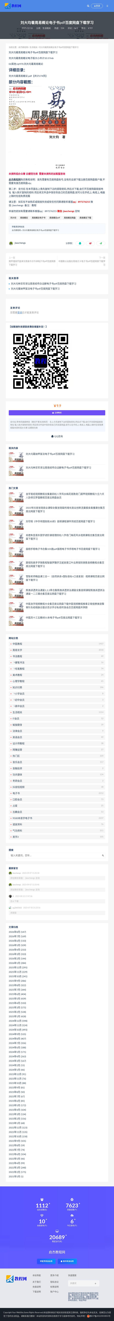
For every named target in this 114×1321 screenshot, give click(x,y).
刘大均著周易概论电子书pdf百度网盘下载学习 (40, 230)
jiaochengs (20, 243)
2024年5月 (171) (17, 1052)
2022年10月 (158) (18, 1136)
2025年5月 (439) (17, 999)
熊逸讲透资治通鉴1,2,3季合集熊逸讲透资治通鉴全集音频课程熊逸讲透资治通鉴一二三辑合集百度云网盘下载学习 (65, 592)
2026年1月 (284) (17, 963)
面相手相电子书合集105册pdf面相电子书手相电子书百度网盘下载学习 (63, 549)
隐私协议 (54, 1282)
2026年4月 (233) (17, 950)
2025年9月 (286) (17, 981)
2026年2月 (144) (17, 959)
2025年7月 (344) (17, 990)
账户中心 (54, 1292)
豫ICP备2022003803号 (100, 1316)
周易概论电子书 (38, 218)
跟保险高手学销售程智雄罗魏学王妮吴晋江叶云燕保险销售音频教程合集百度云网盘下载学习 (65, 564)
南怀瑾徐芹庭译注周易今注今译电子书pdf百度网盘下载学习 (32, 263)
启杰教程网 (23, 47)
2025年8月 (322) (17, 985)
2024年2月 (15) (17, 1065)
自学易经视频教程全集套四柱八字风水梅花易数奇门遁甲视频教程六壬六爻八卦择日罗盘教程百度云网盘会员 (65, 496)
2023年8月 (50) (17, 1092)
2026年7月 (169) (17, 936)
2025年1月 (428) (17, 1016)
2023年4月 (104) (17, 1110)
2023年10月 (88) (17, 1083)
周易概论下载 (85, 218)
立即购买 (58, 413)
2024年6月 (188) (17, 1047)
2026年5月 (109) (17, 945)
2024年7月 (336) (17, 1043)
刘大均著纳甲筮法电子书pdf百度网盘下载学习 (35, 289)
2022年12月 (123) (18, 1128)
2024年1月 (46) (17, 1070)
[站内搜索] (88, 6)
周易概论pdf (54, 218)
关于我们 (37, 1282)
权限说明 (54, 1287)
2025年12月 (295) (18, 967)
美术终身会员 (68, 1261)
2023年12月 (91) (17, 1074)
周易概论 (24, 218)
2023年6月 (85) (17, 1101)
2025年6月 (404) (17, 994)
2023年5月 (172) (17, 1105)
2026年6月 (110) (17, 941)
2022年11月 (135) (18, 1132)
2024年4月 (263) (17, 1056)
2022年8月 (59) (17, 1145)
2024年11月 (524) (18, 1025)
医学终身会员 (47, 1261)
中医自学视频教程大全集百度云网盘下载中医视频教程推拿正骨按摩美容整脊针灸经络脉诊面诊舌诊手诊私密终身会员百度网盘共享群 (65, 606)
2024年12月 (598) (18, 1021)
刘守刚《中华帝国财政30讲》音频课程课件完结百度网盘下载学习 (60, 521)
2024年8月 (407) (17, 1039)
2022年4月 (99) (17, 1163)
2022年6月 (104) (17, 1154)
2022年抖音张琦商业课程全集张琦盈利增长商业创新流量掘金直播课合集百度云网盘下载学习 (65, 510)
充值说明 (37, 1287)
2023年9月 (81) (17, 1087)
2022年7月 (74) (17, 1150)
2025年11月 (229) (18, 972)
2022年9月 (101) (17, 1141)
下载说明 (37, 1292)
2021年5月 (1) (16, 1176)
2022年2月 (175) (17, 1172)
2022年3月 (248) (17, 1168)
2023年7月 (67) (17, 1096)
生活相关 (46, 28)
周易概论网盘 (70, 218)
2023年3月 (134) (17, 1114)
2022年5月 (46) (17, 1159)
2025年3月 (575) (17, 1007)
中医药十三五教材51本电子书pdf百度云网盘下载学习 (54, 618)
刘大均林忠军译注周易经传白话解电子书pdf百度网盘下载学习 (43, 284)
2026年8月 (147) (17, 932)
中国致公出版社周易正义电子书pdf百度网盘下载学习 (81, 263)
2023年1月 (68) (17, 1123)
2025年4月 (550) (17, 1003)
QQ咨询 (58, 436)
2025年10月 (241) (18, 976)
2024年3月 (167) (17, 1061)
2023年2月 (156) (17, 1119)
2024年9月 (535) (17, 1034)
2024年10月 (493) (18, 1030)
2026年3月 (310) (17, 954)
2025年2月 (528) (17, 1012)
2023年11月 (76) (17, 1079)
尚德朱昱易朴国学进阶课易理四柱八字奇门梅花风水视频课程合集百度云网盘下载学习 (65, 537)
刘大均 (13, 218)
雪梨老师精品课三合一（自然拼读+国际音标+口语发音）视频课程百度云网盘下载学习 (65, 578)
